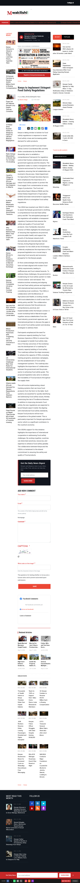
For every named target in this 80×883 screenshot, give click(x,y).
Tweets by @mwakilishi (60, 150)
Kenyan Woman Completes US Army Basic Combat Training (10, 286)
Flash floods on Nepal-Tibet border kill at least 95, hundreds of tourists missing (10, 416)
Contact (75, 881)
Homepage (21, 517)
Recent (57, 37)
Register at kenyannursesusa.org (34, 75)
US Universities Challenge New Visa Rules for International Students (10, 364)
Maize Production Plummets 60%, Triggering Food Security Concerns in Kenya (10, 336)
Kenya (25, 81)
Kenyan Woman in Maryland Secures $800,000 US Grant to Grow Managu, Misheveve (16, 810)
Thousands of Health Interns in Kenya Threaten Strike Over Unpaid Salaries (21, 699)
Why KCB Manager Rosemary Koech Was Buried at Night (32, 760)
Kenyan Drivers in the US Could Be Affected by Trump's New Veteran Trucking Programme (63, 288)
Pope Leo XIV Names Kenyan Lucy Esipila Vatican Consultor (10, 106)
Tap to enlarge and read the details (36, 70)
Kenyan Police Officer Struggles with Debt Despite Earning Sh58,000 (32, 729)
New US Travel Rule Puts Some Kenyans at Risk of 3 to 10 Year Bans (63, 322)
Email (19, 503)
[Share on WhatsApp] (14, 881)
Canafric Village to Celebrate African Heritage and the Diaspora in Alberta (10, 181)
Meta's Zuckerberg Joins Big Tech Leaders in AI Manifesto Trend (62, 234)
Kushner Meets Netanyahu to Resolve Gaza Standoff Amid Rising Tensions (10, 207)
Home (19, 81)
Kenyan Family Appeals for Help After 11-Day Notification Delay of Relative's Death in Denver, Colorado (63, 88)
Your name (21, 494)
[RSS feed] (72, 3)
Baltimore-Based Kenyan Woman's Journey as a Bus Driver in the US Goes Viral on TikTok (63, 305)
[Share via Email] (17, 881)
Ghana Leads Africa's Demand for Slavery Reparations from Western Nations (10, 390)
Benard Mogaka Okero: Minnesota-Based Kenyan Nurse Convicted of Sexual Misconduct (16, 825)
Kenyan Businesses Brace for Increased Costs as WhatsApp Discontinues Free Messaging (22, 763)
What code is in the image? (26, 563)
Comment (21, 521)
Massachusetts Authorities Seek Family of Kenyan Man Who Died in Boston (63, 271)
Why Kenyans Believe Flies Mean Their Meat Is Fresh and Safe (10, 233)
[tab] (57, 37)
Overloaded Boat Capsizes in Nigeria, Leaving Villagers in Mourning (63, 182)
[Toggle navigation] (31, 9)
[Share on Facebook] (8, 881)
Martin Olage (24, 99)
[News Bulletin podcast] (73, 3)
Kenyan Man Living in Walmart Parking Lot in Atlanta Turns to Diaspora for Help (16, 856)
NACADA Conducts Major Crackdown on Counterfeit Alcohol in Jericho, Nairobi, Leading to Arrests (43, 765)
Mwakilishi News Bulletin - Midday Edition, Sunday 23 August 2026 (68, 167)
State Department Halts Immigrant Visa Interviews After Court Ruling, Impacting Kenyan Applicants (63, 69)
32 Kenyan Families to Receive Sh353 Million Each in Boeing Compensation (10, 82)
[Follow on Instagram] (26, 881)
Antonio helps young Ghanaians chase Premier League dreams (63, 106)
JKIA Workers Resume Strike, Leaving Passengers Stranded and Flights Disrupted (22, 731)
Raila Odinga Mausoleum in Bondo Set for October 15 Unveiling (10, 158)
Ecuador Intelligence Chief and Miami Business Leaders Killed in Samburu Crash (63, 252)
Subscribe (28, 481)
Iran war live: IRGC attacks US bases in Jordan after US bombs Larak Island (10, 310)
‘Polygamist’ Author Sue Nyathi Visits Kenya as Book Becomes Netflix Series (62, 200)
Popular (67, 37)
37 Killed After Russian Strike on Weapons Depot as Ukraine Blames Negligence (10, 132)
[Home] (17, 13)
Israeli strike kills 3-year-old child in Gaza (68, 138)
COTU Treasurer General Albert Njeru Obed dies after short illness (44, 728)
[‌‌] (67, 3)
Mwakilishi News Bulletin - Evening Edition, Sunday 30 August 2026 (63, 122)
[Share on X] (11, 881)
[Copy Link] (21, 881)
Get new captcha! (18, 558)
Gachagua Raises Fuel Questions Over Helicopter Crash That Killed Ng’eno (63, 217)
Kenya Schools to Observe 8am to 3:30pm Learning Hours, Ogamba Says (10, 55)
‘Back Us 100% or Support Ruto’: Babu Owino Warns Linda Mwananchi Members (33, 699)
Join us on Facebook (27, 609)
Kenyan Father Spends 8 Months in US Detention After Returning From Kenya (16, 841)
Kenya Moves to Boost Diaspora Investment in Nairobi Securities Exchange (10, 260)
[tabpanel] (63, 90)
